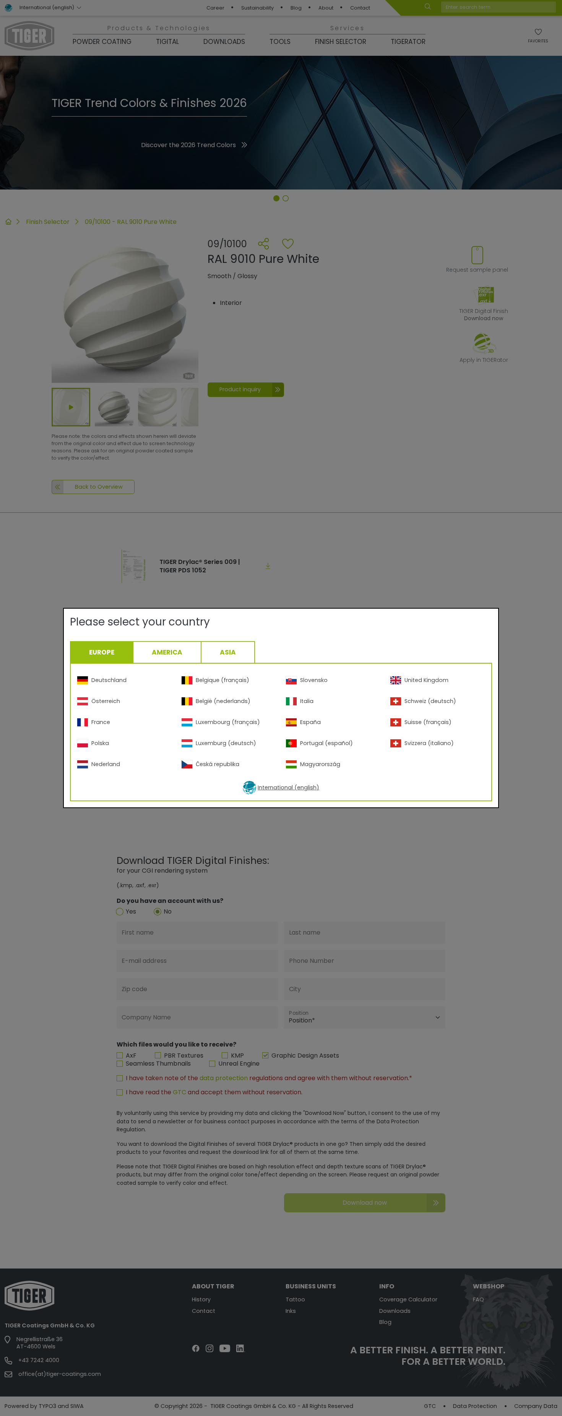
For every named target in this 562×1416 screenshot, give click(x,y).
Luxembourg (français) (228, 722)
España (310, 722)
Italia (306, 701)
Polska (100, 743)
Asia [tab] (228, 652)
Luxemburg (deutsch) (226, 743)
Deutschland (109, 680)
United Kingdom (426, 680)
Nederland (105, 764)
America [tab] (167, 652)
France (100, 722)
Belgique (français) (222, 680)
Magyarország (320, 764)
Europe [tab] (101, 652)
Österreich (105, 701)
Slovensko (314, 680)
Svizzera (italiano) (429, 743)
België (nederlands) (223, 701)
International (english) (288, 787)
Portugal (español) (326, 743)
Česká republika (217, 764)
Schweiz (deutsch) (430, 701)
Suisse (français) (428, 722)
